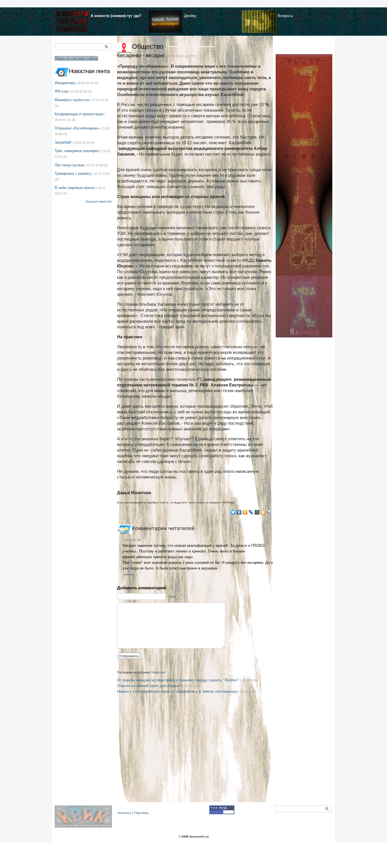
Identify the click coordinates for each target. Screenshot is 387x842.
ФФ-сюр (61, 91)
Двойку (190, 16)
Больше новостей (98, 201)
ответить (129, 574)
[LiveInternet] (269, 512)
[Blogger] (263, 512)
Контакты (124, 813)
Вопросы (285, 16)
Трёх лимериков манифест (78, 151)
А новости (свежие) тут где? (116, 16)
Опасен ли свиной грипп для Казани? (149, 686)
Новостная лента (89, 71)
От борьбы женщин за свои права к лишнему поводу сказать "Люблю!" (178, 680)
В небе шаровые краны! (75, 188)
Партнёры (141, 813)
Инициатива (65, 83)
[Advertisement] (195, 755)
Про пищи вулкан (69, 165)
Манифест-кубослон (72, 100)
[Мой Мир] (257, 512)
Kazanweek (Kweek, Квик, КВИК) (85, 819)
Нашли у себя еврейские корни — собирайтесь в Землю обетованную (177, 691)
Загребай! (63, 142)
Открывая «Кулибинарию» (77, 128)
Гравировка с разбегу (73, 173)
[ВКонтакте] (239, 512)
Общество (147, 46)
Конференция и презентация (79, 114)
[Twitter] (233, 512)
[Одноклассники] (245, 512)
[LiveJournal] (251, 512)
